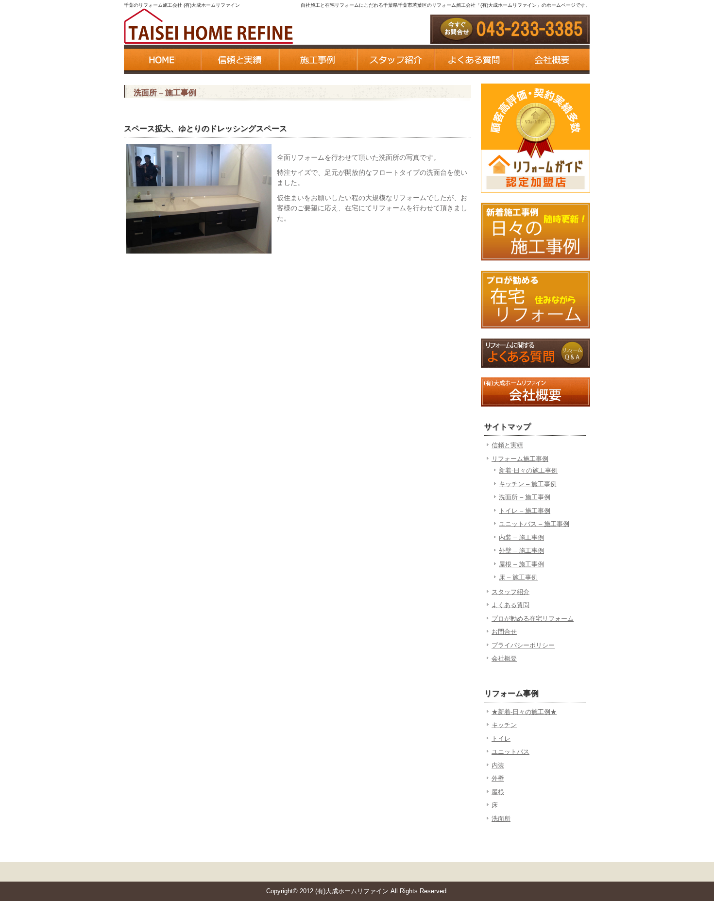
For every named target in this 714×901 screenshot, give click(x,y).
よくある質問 (473, 59)
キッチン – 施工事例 (528, 484)
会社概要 (551, 59)
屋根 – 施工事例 (521, 564)
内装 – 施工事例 (521, 537)
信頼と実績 (240, 59)
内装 (498, 765)
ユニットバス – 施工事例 (534, 523)
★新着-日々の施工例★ (524, 711)
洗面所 (501, 818)
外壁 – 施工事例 (521, 550)
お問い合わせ (510, 29)
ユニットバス (510, 751)
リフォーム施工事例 (520, 458)
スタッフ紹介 (396, 59)
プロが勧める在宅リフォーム (533, 618)
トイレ (501, 738)
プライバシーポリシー (523, 645)
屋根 (498, 792)
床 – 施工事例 (518, 577)
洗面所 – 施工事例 (524, 497)
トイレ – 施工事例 (524, 510)
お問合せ (504, 631)
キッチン (504, 725)
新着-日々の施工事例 (528, 470)
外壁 (498, 778)
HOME (163, 59)
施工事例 (318, 59)
